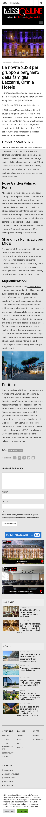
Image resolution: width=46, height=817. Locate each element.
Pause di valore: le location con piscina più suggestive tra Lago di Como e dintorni (30, 696)
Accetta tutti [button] (22, 811)
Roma (20, 450)
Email (4, 501)
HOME (4, 3)
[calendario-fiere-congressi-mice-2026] (23, 580)
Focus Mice (8, 602)
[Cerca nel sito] (41, 3)
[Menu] (41, 23)
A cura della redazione (30, 105)
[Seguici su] (35, 3)
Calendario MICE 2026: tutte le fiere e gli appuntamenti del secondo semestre (30, 658)
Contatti (5, 739)
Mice (19, 743)
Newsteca (6, 735)
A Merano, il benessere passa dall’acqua (30, 669)
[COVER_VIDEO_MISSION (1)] (23, 552)
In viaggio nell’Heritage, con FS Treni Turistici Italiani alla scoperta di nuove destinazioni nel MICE (29, 628)
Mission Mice (18, 62)
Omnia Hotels (12, 450)
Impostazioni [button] (9, 811)
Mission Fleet (38, 739)
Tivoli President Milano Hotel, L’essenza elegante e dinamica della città (30, 613)
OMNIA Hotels (34, 286)
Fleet (19, 739)
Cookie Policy (7, 753)
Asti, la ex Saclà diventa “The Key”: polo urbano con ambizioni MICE (30, 683)
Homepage (6, 62)
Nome (4, 492)
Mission (36, 735)
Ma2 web (5, 757)
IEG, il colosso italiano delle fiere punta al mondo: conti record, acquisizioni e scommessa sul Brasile (28, 711)
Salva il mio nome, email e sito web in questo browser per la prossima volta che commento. (21, 516)
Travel (20, 735)
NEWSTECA (15, 3)
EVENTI (20, 747)
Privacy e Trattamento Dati (7, 746)
